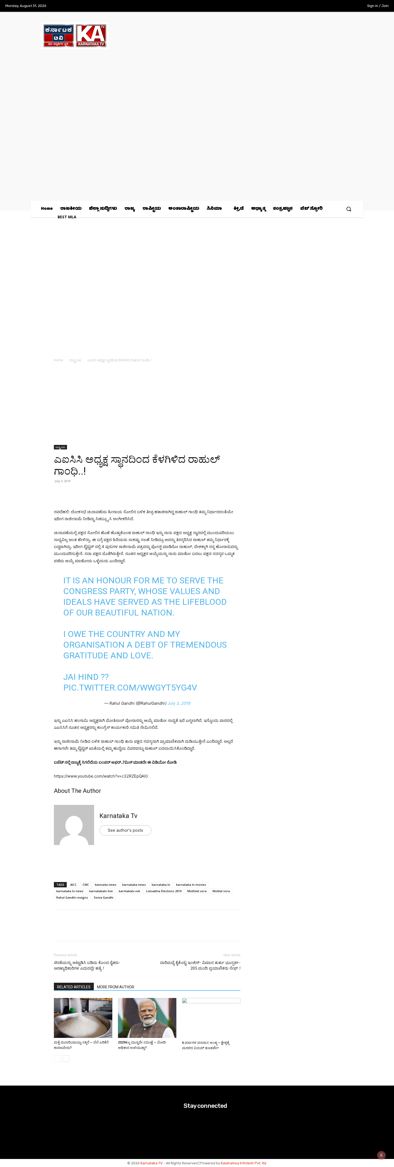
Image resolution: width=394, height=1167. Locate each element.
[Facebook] (315, 6)
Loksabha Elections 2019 (163, 891)
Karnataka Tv (118, 816)
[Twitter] (337, 6)
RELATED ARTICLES (74, 987)
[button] (349, 209)
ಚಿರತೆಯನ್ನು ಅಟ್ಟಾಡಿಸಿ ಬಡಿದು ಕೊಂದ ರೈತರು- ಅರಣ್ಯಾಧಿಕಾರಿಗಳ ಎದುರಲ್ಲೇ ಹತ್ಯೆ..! (87, 965)
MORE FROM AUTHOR (115, 987)
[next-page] (65, 1058)
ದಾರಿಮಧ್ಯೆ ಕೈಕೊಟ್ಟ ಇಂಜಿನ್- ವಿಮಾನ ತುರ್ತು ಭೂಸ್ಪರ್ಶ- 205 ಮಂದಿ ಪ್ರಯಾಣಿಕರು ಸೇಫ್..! (200, 965)
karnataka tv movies (191, 885)
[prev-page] (57, 1058)
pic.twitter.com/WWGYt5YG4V (130, 687)
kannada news (105, 885)
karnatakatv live (101, 891)
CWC (86, 885)
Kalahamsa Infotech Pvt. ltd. (244, 1163)
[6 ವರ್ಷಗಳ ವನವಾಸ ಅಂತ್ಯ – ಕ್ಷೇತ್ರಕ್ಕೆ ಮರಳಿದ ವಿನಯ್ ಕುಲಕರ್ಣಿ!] (211, 1018)
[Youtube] (348, 6)
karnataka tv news (69, 891)
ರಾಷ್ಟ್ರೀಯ (75, 360)
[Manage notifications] (381, 1155)
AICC (73, 885)
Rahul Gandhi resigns (72, 897)
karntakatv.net (129, 891)
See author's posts (125, 830)
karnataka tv (161, 885)
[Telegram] (108, 493)
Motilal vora (221, 891)
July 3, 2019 (179, 703)
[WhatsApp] (59, 493)
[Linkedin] (96, 493)
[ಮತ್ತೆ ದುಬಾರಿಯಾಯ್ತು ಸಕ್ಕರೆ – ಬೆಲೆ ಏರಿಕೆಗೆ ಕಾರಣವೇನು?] (83, 1018)
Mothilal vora (197, 891)
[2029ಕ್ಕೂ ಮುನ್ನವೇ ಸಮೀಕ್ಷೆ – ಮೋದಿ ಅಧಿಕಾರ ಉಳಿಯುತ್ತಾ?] (147, 1018)
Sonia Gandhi (103, 897)
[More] (121, 493)
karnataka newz (134, 885)
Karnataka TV (151, 1163)
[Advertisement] (147, 405)
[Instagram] (326, 6)
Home (58, 360)
